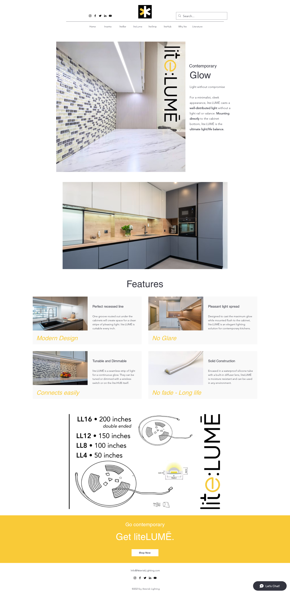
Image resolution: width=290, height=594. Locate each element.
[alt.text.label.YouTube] (110, 15)
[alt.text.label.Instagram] (90, 15)
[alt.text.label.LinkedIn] (105, 15)
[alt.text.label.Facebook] (95, 15)
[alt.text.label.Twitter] (100, 15)
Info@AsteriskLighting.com (145, 570)
